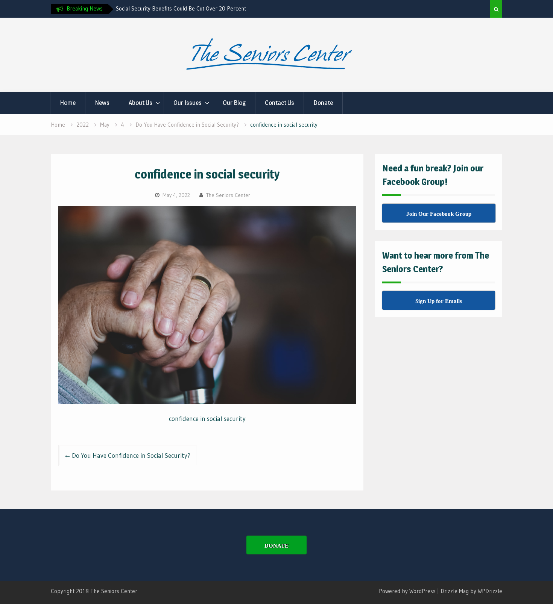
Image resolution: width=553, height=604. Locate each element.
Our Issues (187, 102)
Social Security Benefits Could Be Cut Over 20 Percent (181, 8)
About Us (140, 102)
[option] (183, 9)
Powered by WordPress (407, 591)
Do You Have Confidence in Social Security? (131, 455)
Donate (323, 102)
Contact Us (279, 102)
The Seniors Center (228, 195)
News (102, 102)
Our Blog (234, 102)
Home (68, 102)
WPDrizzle (490, 591)
